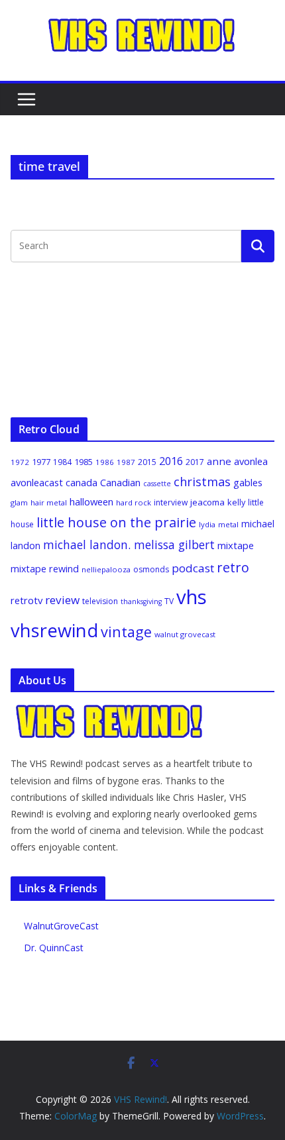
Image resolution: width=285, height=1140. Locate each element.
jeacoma (207, 502)
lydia (207, 524)
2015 (147, 462)
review (62, 599)
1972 (20, 462)
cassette (157, 483)
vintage (126, 631)
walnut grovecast (184, 634)
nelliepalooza (106, 569)
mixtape (235, 545)
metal (228, 524)
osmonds (151, 569)
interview (171, 502)
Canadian (120, 482)
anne (219, 461)
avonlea (251, 461)
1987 (126, 462)
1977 (41, 462)
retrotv (26, 600)
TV (169, 601)
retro (233, 567)
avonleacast (37, 482)
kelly (236, 502)
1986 (104, 462)
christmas (202, 482)
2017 (195, 462)
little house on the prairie (116, 522)
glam (19, 502)
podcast (193, 568)
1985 (83, 462)
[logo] (110, 710)
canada (81, 482)
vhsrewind (54, 630)
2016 (171, 461)
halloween (91, 501)
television (100, 601)
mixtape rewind (45, 568)
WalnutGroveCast (61, 925)
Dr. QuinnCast (54, 947)
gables (247, 482)
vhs (191, 597)
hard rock (133, 502)
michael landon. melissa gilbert (129, 544)
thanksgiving (141, 601)
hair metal (48, 502)
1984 (62, 462)
